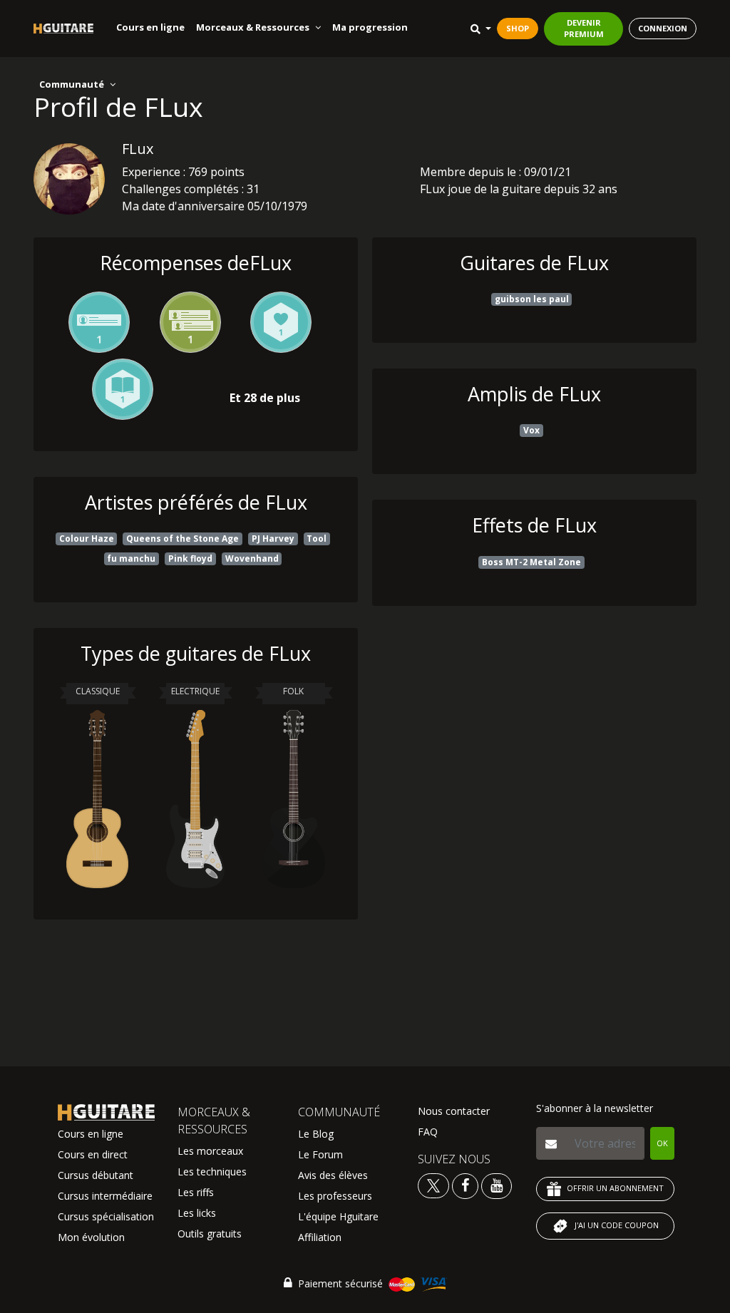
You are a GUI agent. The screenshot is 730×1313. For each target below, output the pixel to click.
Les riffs (196, 1192)
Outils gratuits (210, 1233)
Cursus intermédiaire (105, 1196)
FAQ (428, 1131)
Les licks (197, 1213)
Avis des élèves (333, 1175)
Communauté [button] (71, 84)
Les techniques (212, 1171)
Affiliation (319, 1237)
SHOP (517, 28)
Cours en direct (93, 1154)
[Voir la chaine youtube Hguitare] (496, 1185)
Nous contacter (454, 1111)
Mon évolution (91, 1237)
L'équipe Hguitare (338, 1216)
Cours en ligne (150, 27)
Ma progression (370, 27)
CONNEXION (662, 28)
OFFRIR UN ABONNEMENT (615, 1188)
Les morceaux (210, 1151)
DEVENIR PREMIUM (584, 28)
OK (662, 1143)
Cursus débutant (95, 1175)
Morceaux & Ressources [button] (252, 27)
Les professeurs (335, 1196)
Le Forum (320, 1154)
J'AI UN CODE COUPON (617, 1225)
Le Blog (316, 1133)
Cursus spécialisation (106, 1216)
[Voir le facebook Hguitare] (465, 1185)
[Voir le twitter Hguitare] (435, 1185)
